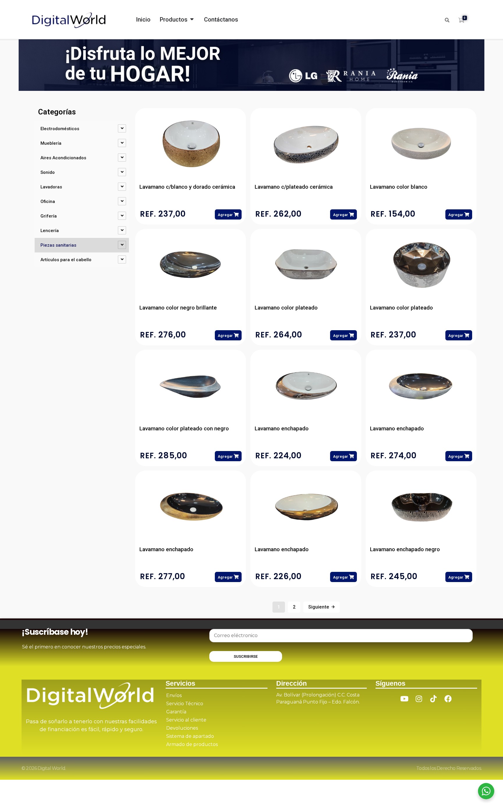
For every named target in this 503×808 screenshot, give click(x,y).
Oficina (47, 201)
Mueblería (50, 143)
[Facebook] (448, 698)
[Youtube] (404, 698)
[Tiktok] (433, 698)
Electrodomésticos (59, 128)
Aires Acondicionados (63, 157)
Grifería (48, 216)
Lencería (49, 230)
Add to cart (228, 214)
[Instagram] (419, 698)
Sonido (47, 172)
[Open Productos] (192, 17)
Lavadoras (51, 187)
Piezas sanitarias (58, 245)
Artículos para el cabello (65, 259)
